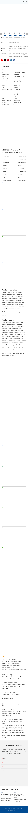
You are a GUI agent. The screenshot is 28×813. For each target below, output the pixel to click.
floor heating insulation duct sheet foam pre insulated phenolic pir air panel (20, 801)
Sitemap (20, 810)
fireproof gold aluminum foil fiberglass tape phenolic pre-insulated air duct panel (7, 799)
